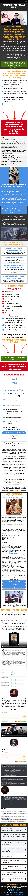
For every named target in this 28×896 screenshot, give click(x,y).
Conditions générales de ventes (14, 894)
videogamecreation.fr (7, 549)
